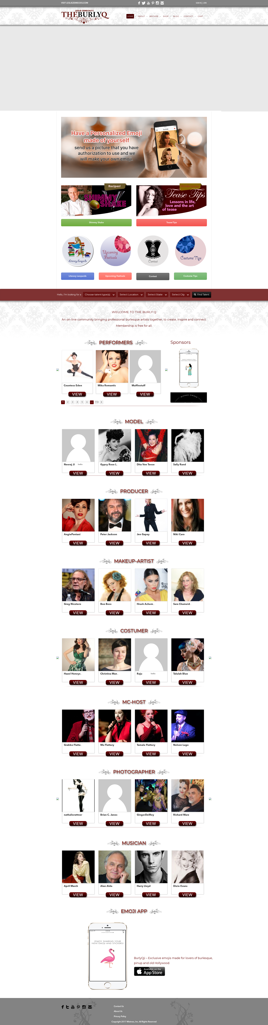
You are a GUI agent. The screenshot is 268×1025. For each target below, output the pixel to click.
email (161, 3)
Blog (176, 16)
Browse (154, 16)
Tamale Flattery (146, 745)
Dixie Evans (180, 886)
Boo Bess (106, 604)
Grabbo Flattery (73, 745)
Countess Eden (73, 385)
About (141, 16)
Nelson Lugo (181, 745)
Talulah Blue (180, 674)
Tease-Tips (171, 222)
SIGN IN (198, 3)
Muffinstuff (138, 385)
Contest (153, 276)
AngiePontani (72, 534)
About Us (118, 1011)
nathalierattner (73, 815)
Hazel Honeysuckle (75, 674)
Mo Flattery (107, 745)
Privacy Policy (120, 1017)
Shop (166, 16)
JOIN (205, 3)
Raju (139, 674)
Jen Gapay (143, 534)
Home (130, 16)
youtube (148, 3)
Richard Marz (181, 815)
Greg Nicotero (72, 604)
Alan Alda (106, 886)
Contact (188, 16)
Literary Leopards (77, 276)
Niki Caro (179, 534)
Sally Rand (179, 464)
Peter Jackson (108, 534)
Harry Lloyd (144, 886)
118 (96, 402)
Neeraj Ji (69, 464)
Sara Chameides (183, 604)
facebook (138, 3)
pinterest (152, 3)
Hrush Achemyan (147, 604)
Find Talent (203, 294)
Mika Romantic (107, 385)
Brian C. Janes (108, 815)
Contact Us (119, 1006)
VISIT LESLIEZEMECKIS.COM (74, 3)
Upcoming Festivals (115, 276)
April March (71, 886)
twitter (143, 3)
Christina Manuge (111, 674)
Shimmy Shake (96, 222)
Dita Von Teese (146, 464)
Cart (200, 16)
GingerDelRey (145, 815)
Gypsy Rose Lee (110, 464)
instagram (157, 3)
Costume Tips (190, 276)
